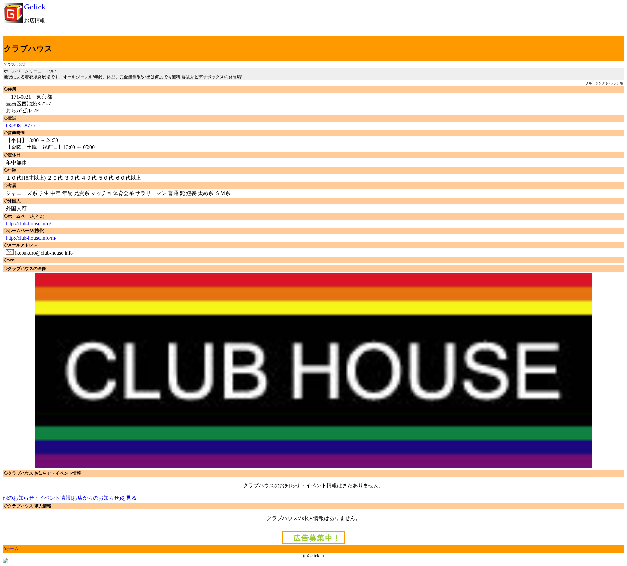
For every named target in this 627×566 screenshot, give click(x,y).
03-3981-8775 (20, 125)
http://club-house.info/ (28, 223)
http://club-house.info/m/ (31, 238)
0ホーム (11, 548)
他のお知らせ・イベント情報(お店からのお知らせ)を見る (70, 498)
